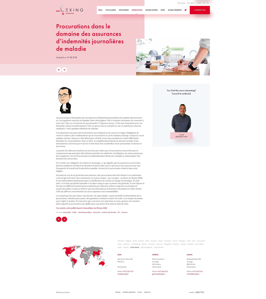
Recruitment (190, 3)
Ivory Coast (201, 241)
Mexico (144, 244)
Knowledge (124, 10)
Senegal (183, 244)
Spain (120, 247)
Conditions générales (129, 292)
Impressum (147, 292)
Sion (119, 255)
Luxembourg (135, 244)
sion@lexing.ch (123, 274)
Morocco (151, 244)
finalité (74, 212)
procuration (96, 212)
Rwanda (176, 244)
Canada (141, 241)
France (160, 241)
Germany (167, 241)
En (208, 3)
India (189, 241)
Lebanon (126, 244)
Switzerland (134, 247)
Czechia (153, 241)
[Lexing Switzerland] (69, 10)
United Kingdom (146, 247)
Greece (175, 241)
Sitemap (117, 292)
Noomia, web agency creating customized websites (199, 292)
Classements (181, 3)
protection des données (109, 212)
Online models (151, 10)
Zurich (189, 255)
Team (100, 10)
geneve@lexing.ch (158, 274)
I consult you (200, 10)
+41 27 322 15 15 (128, 271)
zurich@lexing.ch (193, 274)
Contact (198, 3)
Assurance (124, 212)
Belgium (128, 241)
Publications (137, 10)
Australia (121, 241)
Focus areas (111, 10)
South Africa (199, 244)
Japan (120, 244)
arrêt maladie (67, 212)
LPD (119, 212)
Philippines (168, 244)
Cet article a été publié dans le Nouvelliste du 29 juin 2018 (81, 208)
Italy (193, 241)
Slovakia (190, 244)
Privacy (140, 292)
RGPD (163, 10)
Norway (159, 244)
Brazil (135, 241)
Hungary (182, 241)
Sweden (126, 247)
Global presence (175, 10)
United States (159, 247)
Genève (155, 255)
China (147, 241)
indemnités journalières (85, 212)
